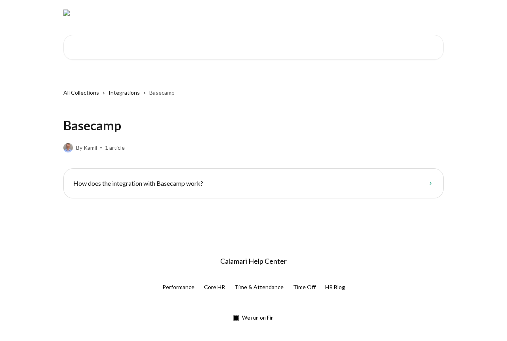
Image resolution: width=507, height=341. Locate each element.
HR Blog (335, 287)
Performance (178, 287)
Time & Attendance (259, 287)
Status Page (384, 12)
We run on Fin (258, 317)
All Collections (81, 92)
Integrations (124, 92)
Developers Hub (295, 12)
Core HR (214, 287)
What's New (342, 12)
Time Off (304, 287)
